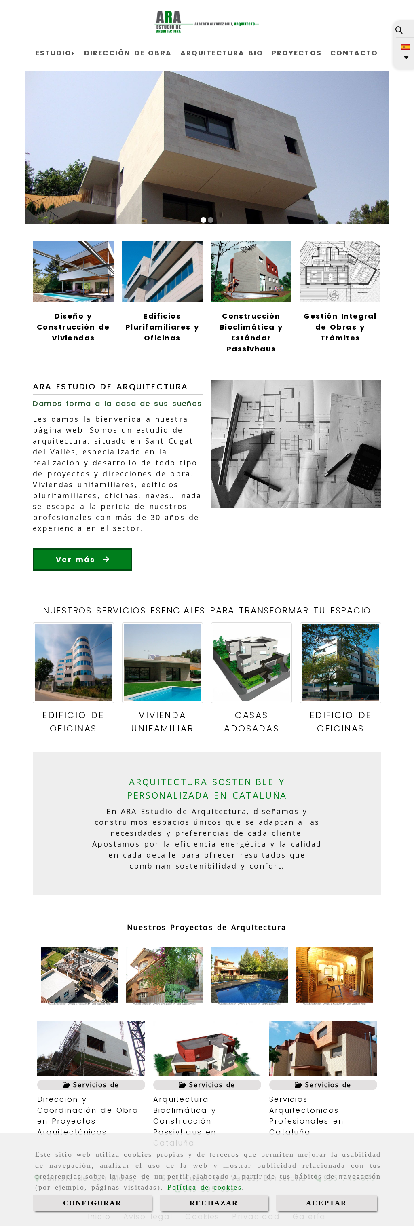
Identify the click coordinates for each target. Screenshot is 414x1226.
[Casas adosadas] (251, 662)
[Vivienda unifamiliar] (162, 662)
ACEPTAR (326, 1203)
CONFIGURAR (92, 1203)
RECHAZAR (214, 1203)
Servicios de (94, 1084)
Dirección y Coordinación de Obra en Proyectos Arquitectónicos (88, 1115)
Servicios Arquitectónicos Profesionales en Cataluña (306, 1115)
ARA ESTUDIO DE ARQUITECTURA (110, 386)
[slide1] (203, 220)
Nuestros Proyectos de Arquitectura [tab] (206, 927)
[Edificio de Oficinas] (73, 662)
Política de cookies (204, 1187)
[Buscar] (399, 30)
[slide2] (210, 220)
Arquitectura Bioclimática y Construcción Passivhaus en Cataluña (185, 1121)
